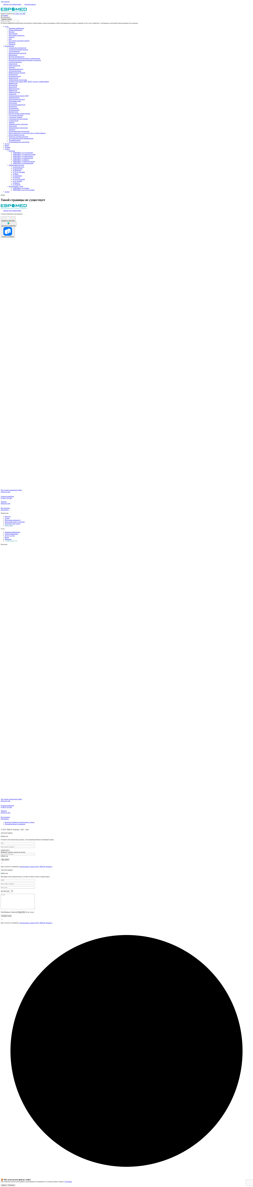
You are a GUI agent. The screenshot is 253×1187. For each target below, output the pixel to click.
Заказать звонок (6, 19)
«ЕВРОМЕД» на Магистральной (24, 161)
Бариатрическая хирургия (17, 53)
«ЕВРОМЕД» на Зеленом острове (24, 154)
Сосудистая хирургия (16, 115)
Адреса (7, 149)
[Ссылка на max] (8, 828)
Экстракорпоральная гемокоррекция (21, 138)
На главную (6, 1)
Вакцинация (13, 55)
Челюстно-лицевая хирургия (18, 136)
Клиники (12, 151)
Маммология (13, 83)
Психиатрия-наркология (17, 105)
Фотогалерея (13, 33)
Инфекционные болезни (17, 73)
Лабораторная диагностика (18, 80)
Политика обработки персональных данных (19, 822)
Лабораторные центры (16, 165)
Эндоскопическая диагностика (19, 142)
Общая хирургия (14, 92)
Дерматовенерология (16, 69)
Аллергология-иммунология (18, 49)
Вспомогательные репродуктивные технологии (25, 60)
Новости (12, 37)
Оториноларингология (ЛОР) (19, 96)
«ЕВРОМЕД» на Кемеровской (23, 158)
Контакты (12, 44)
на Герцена (16, 177)
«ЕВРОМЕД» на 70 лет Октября (23, 190)
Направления (9, 46)
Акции (7, 192)
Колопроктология (15, 76)
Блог (10, 39)
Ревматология (13, 112)
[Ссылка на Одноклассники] (4, 828)
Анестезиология (14, 51)
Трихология (13, 126)
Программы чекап (15, 101)
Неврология (13, 87)
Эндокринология (14, 140)
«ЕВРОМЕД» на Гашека (21, 188)
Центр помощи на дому (17, 135)
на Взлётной (17, 170)
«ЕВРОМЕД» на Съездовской (23, 152)
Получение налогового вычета (19, 41)
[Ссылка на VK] (2, 6)
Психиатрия (13, 103)
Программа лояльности (16, 35)
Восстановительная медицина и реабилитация (24, 58)
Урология (12, 129)
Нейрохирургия (14, 89)
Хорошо (4, 1185)
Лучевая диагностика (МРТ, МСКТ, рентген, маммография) (29, 81)
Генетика (12, 67)
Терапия (11, 122)
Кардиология (13, 74)
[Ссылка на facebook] (6, 6)
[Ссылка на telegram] (6, 828)
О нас (7, 26)
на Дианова (16, 184)
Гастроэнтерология (15, 62)
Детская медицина (15, 71)
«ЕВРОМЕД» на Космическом (23, 163)
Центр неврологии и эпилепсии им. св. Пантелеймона (27, 133)
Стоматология (13, 120)
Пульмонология (14, 110)
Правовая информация (16, 28)
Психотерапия (13, 108)
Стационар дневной (15, 117)
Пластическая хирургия (17, 99)
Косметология (13, 78)
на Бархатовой (17, 168)
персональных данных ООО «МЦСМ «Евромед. (36, 866)
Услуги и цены (10, 536)
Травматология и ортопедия (18, 124)
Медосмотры (13, 85)
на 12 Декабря (17, 181)
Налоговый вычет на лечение (15, 522)
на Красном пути (18, 167)
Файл (9, 912)
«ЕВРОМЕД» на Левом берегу (23, 156)
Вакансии (12, 42)
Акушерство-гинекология (17, 48)
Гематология (13, 64)
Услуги (7, 144)
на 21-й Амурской (19, 179)
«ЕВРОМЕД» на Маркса (21, 160)
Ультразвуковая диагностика (18, 128)
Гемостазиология (14, 65)
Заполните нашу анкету (13, 523)
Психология (13, 106)
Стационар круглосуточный (18, 119)
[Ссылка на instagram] (4, 6)
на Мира (15, 174)
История (11, 32)
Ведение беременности (16, 57)
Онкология (12, 94)
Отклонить (11, 1185)
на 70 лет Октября (19, 172)
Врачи (7, 145)
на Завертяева (17, 176)
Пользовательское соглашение (15, 824)
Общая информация (15, 30)
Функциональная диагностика (19, 131)
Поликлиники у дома (16, 186)
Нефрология (13, 90)
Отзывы (7, 147)
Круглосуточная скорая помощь (19, 113)
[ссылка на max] (8, 6)
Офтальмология (14, 97)
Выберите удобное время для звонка (13, 852)
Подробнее (68, 1181)
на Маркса (16, 183)
